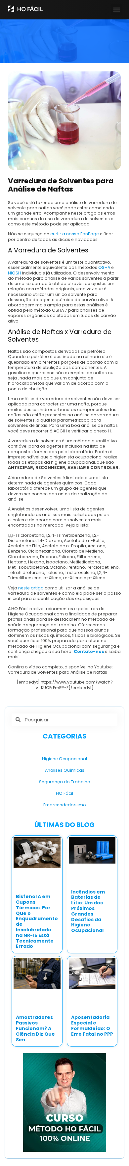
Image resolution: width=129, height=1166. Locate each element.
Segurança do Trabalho (64, 782)
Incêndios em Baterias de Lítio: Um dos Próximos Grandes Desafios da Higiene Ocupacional (88, 911)
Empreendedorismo (64, 805)
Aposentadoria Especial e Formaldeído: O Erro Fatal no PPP (92, 1025)
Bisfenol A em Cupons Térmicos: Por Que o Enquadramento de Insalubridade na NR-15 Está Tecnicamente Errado (37, 921)
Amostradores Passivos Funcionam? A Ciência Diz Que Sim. (35, 1028)
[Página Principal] (25, 9)
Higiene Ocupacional (64, 759)
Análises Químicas (64, 770)
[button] (117, 9)
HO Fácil (64, 793)
